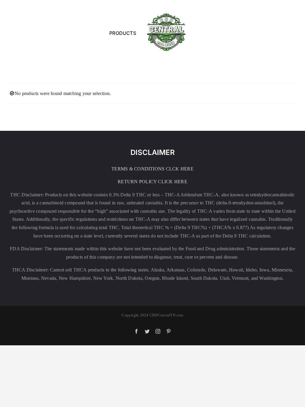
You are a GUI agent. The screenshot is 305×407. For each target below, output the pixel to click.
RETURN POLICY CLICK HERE (152, 181)
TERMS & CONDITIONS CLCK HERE (152, 168)
